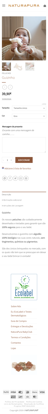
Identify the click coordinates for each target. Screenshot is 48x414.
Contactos (16, 342)
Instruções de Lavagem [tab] (12, 205)
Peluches (6, 73)
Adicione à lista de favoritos (17, 168)
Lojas (13, 348)
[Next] (42, 38)
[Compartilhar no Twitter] (15, 178)
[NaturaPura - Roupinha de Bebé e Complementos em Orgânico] (24, 5)
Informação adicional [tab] (12, 200)
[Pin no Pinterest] (26, 178)
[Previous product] (10, 87)
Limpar (44, 104)
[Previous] (6, 38)
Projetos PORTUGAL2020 (24, 406)
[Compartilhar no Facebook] (10, 178)
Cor (3, 116)
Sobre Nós (16, 306)
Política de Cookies (34, 402)
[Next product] (4, 87)
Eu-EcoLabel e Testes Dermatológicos (21, 313)
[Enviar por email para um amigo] (20, 178)
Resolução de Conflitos (34, 404)
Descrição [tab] (6, 194)
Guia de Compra (18, 320)
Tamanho (5, 108)
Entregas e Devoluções (22, 326)
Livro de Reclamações (13, 404)
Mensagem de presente (12, 126)
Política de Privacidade (14, 402)
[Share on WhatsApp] (4, 178)
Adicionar (24, 160)
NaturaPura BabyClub (21, 331)
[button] (4, 5)
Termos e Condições (21, 337)
